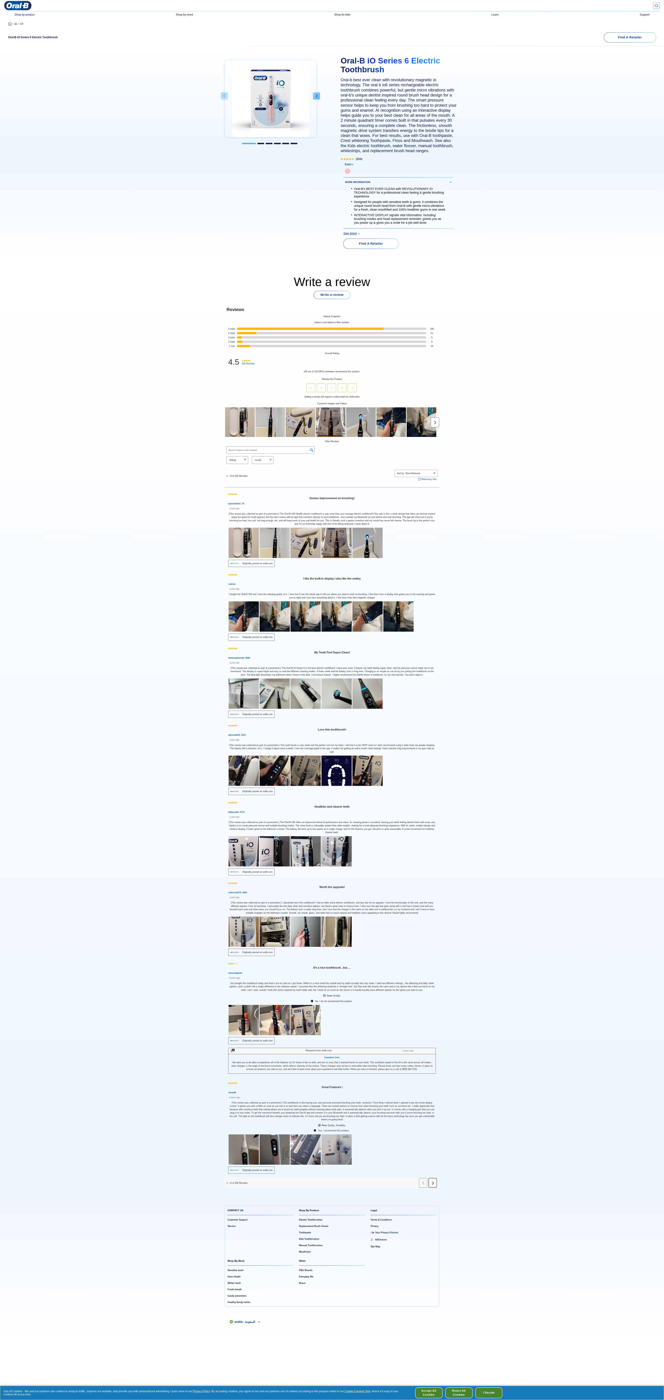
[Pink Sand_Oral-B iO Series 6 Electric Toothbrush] (347, 171)
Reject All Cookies (459, 1392)
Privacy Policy (201, 1391)
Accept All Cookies (428, 1392)
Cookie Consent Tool (357, 1391)
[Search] (656, 5)
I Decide (489, 1392)
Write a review (332, 295)
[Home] (10, 24)
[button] (224, 96)
